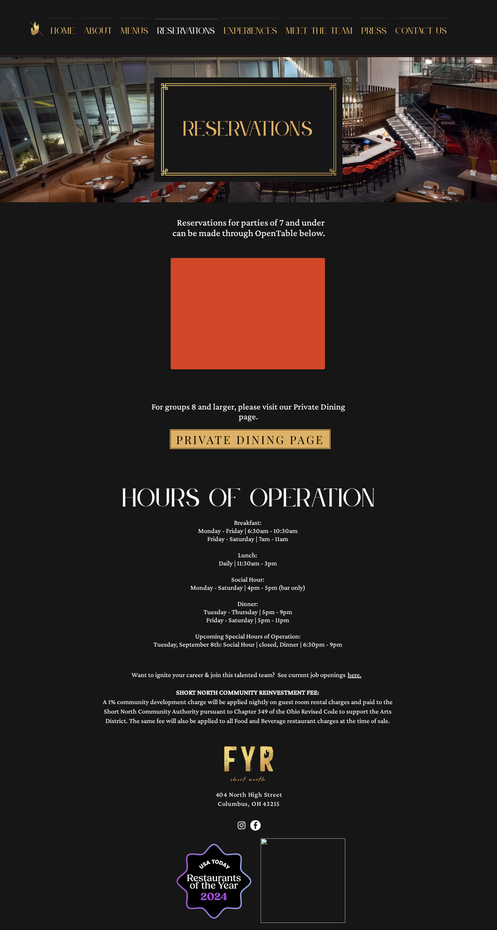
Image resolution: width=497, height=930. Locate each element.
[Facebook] (255, 825)
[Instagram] (241, 825)
